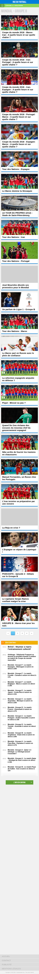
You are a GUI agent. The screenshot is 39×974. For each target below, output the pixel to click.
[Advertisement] (19, 808)
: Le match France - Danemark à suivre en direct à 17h (20, 709)
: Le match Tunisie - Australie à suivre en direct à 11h (22, 726)
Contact (6, 960)
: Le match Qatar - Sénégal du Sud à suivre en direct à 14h (22, 760)
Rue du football (19, 2)
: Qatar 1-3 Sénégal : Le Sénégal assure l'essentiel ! (19, 751)
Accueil (6, 956)
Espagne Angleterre (14, 5)
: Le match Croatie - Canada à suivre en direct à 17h (22, 675)
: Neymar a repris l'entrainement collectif (19, 648)
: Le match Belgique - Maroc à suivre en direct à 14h (21, 683)
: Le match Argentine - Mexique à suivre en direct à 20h (20, 700)
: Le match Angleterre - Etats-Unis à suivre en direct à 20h (21, 734)
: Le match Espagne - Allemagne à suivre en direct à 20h (20, 666)
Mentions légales (11, 969)
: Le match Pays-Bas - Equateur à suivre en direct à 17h (20, 743)
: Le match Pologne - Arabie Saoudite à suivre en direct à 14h (21, 717)
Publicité (7, 965)
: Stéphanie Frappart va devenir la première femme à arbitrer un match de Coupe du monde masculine (22, 657)
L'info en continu (19, 782)
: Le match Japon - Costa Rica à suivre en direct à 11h (20, 692)
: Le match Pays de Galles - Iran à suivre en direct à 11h (22, 768)
